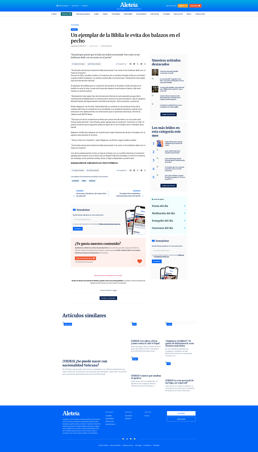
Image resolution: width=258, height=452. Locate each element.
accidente (75, 181)
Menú (55, 14)
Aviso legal (138, 445)
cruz (168, 364)
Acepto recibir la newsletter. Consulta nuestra (97, 224)
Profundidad (116, 14)
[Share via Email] (141, 64)
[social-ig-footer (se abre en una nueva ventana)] (135, 439)
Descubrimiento (141, 14)
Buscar (85, 6)
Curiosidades (75, 25)
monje (169, 324)
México (189, 14)
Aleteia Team (93, 46)
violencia (92, 181)
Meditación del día (163, 213)
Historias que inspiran (83, 14)
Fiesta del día (160, 206)
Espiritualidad (128, 14)
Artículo (74, 163)
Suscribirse (181, 413)
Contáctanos (147, 445)
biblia (84, 181)
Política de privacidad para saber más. (109, 224)
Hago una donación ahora (84, 258)
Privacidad (156, 445)
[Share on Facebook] (130, 64)
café (134, 324)
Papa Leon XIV (178, 14)
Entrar (115, 290)
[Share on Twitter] (138, 64)
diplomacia (67, 324)
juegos (135, 359)
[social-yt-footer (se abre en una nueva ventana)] (123, 439)
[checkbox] (73, 224)
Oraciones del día (162, 228)
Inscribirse (77, 229)
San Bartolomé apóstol (135, 9)
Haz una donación (115, 445)
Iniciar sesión (172, 6)
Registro (181, 6)
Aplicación (128, 418)
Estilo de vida (155, 14)
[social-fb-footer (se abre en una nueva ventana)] (127, 439)
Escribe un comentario (108, 298)
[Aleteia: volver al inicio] (129, 5)
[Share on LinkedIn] (134, 64)
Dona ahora (194, 6)
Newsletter (128, 416)
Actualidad (166, 14)
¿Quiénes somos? (127, 445)
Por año (147, 416)
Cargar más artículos (168, 114)
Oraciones (65, 14)
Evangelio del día (162, 220)
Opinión (105, 14)
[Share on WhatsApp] (145, 64)
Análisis (96, 14)
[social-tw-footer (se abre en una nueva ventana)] (131, 439)
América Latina (200, 14)
